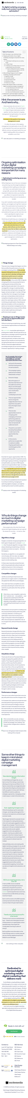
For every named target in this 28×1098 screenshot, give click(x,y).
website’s (4, 891)
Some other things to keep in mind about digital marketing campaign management (13, 85)
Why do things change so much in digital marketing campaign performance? (12, 73)
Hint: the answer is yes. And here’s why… (12, 54)
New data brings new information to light (15, 87)
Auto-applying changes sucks (13, 89)
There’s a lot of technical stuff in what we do (16, 92)
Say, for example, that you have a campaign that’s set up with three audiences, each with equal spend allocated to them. (15, 70)
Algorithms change (9, 76)
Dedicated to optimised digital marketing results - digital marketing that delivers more (13, 94)
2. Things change (9, 64)
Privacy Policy (19, 1092)
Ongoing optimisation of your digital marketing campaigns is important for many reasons (13, 57)
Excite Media (6, 330)
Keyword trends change (10, 79)
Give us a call (22, 1004)
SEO (4, 110)
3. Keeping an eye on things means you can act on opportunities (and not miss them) (15, 66)
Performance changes (10, 82)
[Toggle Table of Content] (23, 52)
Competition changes (10, 78)
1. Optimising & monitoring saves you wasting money (14, 61)
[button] (12, 44)
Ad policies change (9, 81)
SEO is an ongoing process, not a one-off (15, 90)
